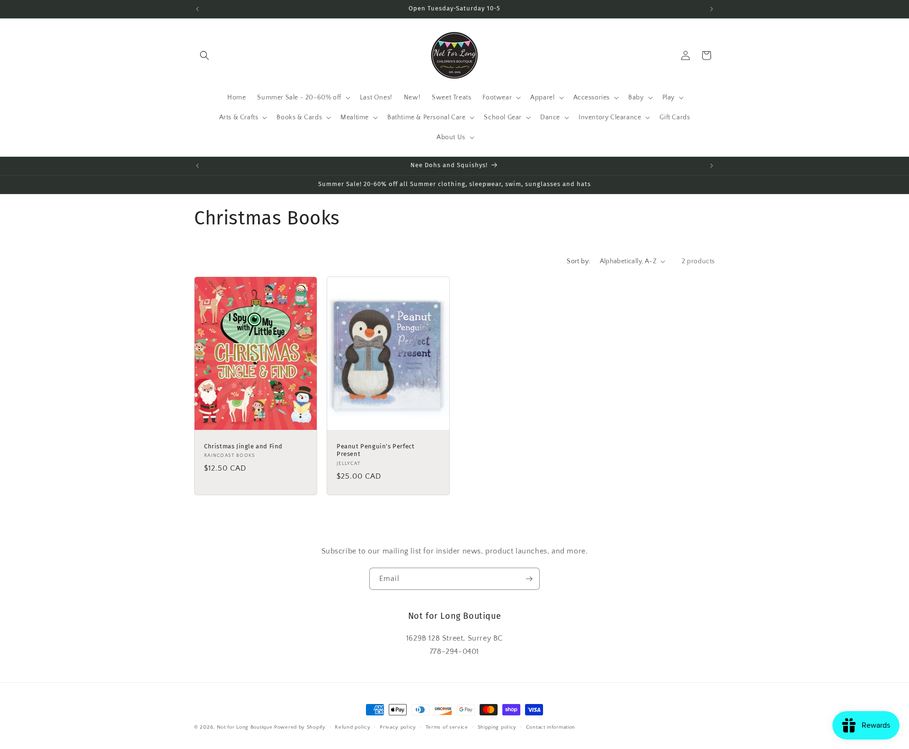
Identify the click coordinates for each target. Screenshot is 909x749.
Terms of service (447, 727)
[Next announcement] (711, 9)
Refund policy (352, 727)
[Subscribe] (528, 579)
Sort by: (578, 261)
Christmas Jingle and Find (243, 445)
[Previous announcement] (197, 9)
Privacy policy (398, 727)
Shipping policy (497, 727)
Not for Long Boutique (245, 727)
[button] (204, 55)
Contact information (550, 727)
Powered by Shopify (300, 727)
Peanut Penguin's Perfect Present (375, 449)
